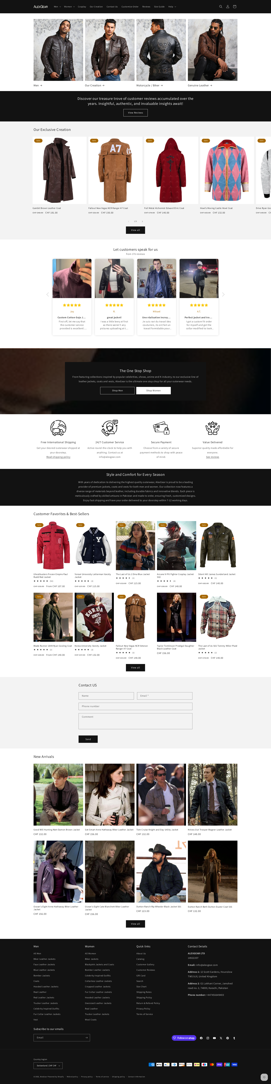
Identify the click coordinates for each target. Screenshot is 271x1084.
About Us (141, 953)
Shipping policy (118, 1077)
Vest (36, 1019)
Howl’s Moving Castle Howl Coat (216, 208)
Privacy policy (87, 1077)
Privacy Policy (143, 1008)
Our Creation (93, 85)
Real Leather (40, 992)
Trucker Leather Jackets (46, 1003)
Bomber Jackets (42, 975)
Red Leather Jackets (44, 997)
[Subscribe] (86, 1037)
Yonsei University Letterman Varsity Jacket (93, 576)
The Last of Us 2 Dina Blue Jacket (133, 574)
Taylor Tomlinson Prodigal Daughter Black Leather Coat (175, 647)
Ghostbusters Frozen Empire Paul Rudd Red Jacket (51, 576)
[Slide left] (128, 221)
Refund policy (72, 1077)
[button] (57, 6)
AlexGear (43, 1077)
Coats (36, 981)
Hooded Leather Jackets (46, 986)
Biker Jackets (91, 959)
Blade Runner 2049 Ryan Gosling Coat (53, 645)
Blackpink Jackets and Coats (99, 964)
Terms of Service (144, 1014)
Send (88, 739)
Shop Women (153, 390)
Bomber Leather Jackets (97, 970)
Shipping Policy (144, 997)
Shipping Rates (143, 992)
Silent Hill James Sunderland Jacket (217, 574)
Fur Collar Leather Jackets (47, 1014)
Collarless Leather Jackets (98, 981)
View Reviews (135, 112)
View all (135, 229)
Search (139, 981)
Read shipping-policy (58, 457)
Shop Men (117, 390)
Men (36, 85)
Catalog (140, 959)
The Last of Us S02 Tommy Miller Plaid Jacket (217, 647)
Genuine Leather (198, 85)
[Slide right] (142, 221)
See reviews (212, 457)
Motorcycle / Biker (147, 85)
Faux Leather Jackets (44, 964)
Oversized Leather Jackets (98, 1003)
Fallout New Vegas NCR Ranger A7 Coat (108, 208)
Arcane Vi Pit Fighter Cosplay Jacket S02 (175, 576)
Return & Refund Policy (148, 1003)
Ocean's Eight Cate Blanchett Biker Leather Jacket (107, 908)
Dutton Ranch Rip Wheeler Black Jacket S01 (158, 906)
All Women (90, 953)
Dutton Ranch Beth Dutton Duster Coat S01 (210, 906)
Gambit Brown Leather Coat (47, 208)
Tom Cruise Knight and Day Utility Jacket (157, 829)
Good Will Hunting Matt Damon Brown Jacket (57, 829)
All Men (37, 953)
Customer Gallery (145, 964)
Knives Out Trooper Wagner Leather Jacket (210, 829)
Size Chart (141, 986)
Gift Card (140, 975)
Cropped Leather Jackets (98, 986)
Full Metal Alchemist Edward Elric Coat (164, 208)
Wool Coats (91, 1019)
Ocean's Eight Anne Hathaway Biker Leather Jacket (56, 908)
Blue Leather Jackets (44, 970)
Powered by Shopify (56, 1077)
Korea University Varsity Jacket (90, 645)
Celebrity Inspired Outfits (46, 1008)
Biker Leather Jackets (45, 959)
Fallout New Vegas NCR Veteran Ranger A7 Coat (132, 647)
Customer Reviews (145, 970)
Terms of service (102, 1077)
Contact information (136, 1077)
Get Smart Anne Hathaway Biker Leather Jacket (109, 829)
